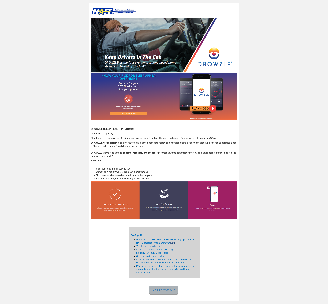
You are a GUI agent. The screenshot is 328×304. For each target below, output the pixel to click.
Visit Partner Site (163, 289)
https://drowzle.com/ (151, 246)
